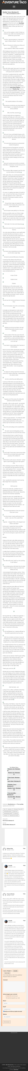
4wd (4, 809)
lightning (16, 813)
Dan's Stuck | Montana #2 (14, 781)
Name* (4, 1000)
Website (5, 1014)
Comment (5, 979)
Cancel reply (7, 973)
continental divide (7, 811)
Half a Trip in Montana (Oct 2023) (13, 13)
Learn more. (16, 1069)
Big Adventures (11, 804)
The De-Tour (16, 89)
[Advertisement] (14, 837)
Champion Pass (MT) (18, 809)
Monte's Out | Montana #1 (14, 773)
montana (6, 815)
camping (9, 809)
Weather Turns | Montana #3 (14, 789)
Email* (4, 1006)
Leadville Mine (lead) (8, 813)
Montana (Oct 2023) (14, 815)
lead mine (15, 811)
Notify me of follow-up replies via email (13, 1011)
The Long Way (20, 804)
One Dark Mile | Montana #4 (14, 797)
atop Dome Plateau (15, 87)
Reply (24, 848)
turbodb (15, 970)
